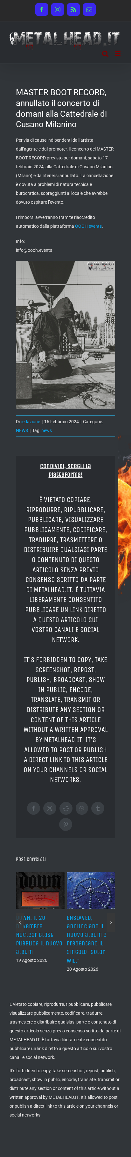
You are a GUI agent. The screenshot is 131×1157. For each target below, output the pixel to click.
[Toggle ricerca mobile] (105, 53)
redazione (30, 421)
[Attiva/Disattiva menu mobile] (118, 53)
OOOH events (88, 226)
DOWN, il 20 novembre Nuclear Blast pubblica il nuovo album (39, 935)
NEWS (22, 430)
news (46, 430)
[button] (20, 922)
